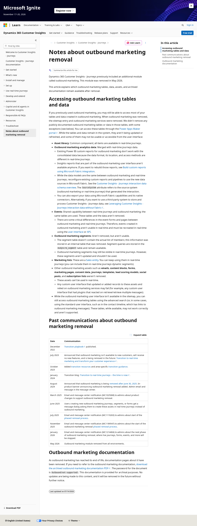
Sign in (190, 25)
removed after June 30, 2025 (123, 383)
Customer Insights (66, 42)
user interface (75, 231)
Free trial (187, 33)
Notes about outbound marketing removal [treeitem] (17, 133)
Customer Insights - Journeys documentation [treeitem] (20, 63)
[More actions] (145, 43)
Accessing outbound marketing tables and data (175, 49)
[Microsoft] (5, 25)
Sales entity (92, 260)
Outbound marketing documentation (172, 62)
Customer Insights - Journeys (92, 42)
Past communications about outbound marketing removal (176, 56)
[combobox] (19, 46)
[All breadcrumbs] (51, 43)
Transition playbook (73, 346)
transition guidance (117, 366)
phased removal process (76, 418)
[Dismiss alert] (191, 5)
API (89, 231)
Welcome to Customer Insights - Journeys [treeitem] (20, 54)
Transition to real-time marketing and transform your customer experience (101, 360)
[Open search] (183, 25)
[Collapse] (35, 40)
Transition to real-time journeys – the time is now (103, 375)
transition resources (81, 366)
